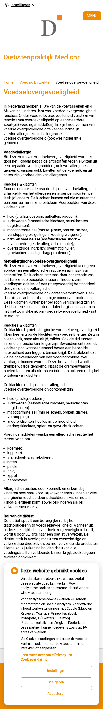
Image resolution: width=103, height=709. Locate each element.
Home (9, 82)
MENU (92, 15)
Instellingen (56, 671)
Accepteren (56, 694)
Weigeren (56, 682)
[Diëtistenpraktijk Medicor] (51, 25)
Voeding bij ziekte (34, 82)
